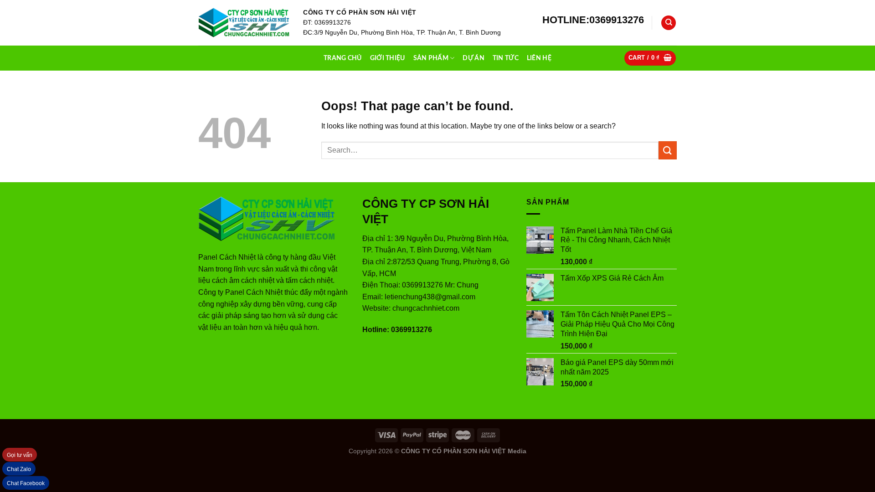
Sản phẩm (430, 58)
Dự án (473, 58)
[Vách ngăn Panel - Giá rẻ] (243, 23)
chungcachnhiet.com (425, 308)
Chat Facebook (26, 483)
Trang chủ (343, 58)
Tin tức (506, 58)
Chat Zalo (19, 469)
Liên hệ (539, 58)
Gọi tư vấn (19, 455)
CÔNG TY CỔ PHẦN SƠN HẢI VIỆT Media (463, 451)
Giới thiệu (387, 58)
